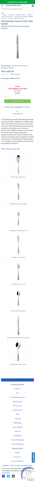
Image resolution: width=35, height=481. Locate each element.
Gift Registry (17, 435)
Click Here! (26, 107)
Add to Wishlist (17, 113)
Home (2, 13)
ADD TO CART (17, 101)
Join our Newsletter (17, 461)
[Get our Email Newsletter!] (13, 476)
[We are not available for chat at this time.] (33, 457)
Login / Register (17, 427)
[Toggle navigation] (2, 5)
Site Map (17, 418)
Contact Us (17, 457)
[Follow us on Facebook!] (3, 476)
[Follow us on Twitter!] (8, 476)
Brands (5, 15)
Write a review (15, 74)
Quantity (17, 93)
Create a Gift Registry (17, 440)
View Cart (17, 431)
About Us (17, 389)
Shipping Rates (17, 410)
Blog (17, 414)
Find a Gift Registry (17, 444)
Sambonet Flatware (20, 15)
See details (17, 91)
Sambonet (11, 15)
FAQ (17, 393)
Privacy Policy (17, 406)
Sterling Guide (17, 401)
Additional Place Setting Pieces (16, 18)
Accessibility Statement (17, 397)
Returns (17, 452)
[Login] (33, 6)
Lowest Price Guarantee (17, 2)
